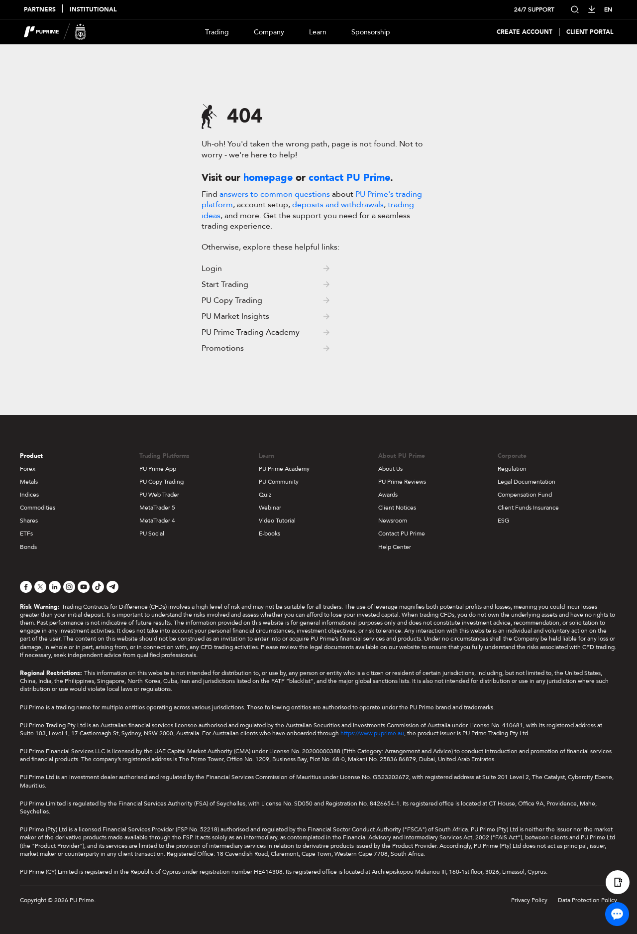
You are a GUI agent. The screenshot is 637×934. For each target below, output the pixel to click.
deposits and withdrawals (338, 204)
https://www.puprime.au (372, 733)
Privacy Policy (529, 900)
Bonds (28, 547)
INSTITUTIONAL (93, 9)
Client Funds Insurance (528, 508)
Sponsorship (370, 32)
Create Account (524, 32)
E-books (269, 533)
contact (349, 177)
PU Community (279, 482)
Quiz (265, 495)
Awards (388, 495)
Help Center (394, 547)
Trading (217, 32)
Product (31, 456)
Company (269, 32)
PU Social (151, 533)
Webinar (270, 508)
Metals (29, 482)
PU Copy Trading (161, 482)
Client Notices (397, 508)
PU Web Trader (159, 495)
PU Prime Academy (284, 469)
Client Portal (589, 32)
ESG (503, 521)
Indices (29, 495)
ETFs (26, 533)
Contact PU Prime (401, 533)
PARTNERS (40, 9)
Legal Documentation (526, 482)
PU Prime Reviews (402, 482)
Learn (317, 32)
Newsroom (392, 521)
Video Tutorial (277, 521)
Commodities (37, 508)
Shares (29, 521)
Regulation (512, 469)
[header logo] (55, 31)
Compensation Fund (525, 495)
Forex (27, 469)
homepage (268, 177)
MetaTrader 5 (157, 508)
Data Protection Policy (587, 900)
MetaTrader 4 (157, 521)
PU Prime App (157, 469)
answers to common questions (274, 194)
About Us (390, 469)
